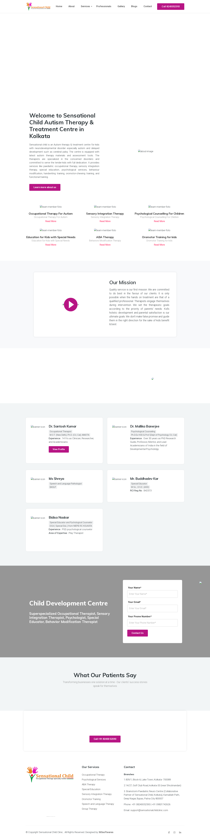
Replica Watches (57, 177)
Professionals (103, 6)
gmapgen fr (49, 816)
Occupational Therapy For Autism (51, 213)
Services (85, 6)
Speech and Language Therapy (98, 803)
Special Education (91, 789)
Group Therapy (89, 808)
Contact (148, 6)
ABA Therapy (105, 237)
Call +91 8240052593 (105, 87)
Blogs (134, 6)
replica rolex (124, 324)
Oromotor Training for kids (159, 237)
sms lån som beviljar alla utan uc (52, 816)
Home (59, 6)
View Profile (59, 449)
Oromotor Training (91, 799)
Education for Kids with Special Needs (50, 237)
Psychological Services (94, 779)
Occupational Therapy (93, 774)
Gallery (121, 6)
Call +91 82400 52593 (105, 739)
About (71, 6)
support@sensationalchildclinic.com (149, 810)
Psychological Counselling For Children (159, 213)
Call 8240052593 (171, 6)
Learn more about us (45, 187)
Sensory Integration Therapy (105, 213)
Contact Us (138, 633)
